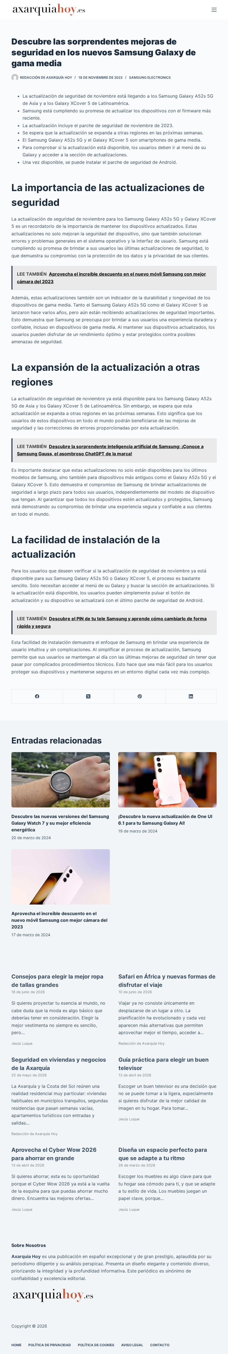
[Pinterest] (139, 697)
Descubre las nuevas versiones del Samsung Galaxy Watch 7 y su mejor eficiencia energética (60, 823)
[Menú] (214, 9)
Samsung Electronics (150, 77)
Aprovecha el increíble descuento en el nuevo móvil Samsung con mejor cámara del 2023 (59, 920)
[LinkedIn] (191, 697)
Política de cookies (96, 1345)
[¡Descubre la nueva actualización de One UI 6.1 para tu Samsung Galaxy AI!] (167, 779)
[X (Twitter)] (88, 697)
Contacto (159, 1345)
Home (16, 1345)
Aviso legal (132, 1345)
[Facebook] (37, 697)
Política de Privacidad (49, 1345)
